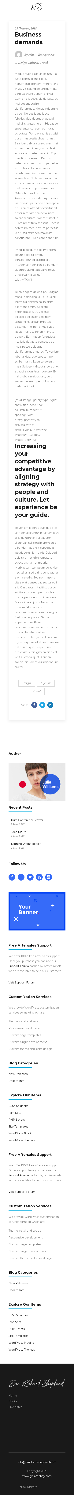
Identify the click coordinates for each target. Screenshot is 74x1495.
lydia (31, 54)
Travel (44, 62)
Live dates (15, 1407)
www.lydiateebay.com (37, 1476)
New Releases (18, 1074)
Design (22, 62)
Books (13, 1401)
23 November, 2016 (25, 28)
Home (13, 1395)
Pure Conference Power (27, 820)
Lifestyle (33, 62)
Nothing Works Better (26, 844)
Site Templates (18, 1126)
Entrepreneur (46, 54)
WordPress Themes (22, 1140)
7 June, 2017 (17, 824)
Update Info (16, 1081)
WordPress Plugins (21, 1133)
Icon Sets (15, 1113)
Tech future (18, 832)
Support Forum (19, 966)
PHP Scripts (17, 1119)
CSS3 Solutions (18, 1106)
